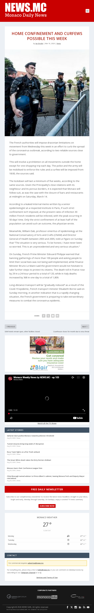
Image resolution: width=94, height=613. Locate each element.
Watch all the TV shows (47, 423)
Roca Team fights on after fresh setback (23, 452)
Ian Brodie (39, 43)
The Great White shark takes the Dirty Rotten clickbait (29, 460)
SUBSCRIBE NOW (47, 506)
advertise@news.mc (36, 563)
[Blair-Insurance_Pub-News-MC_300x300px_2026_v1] (47, 370)
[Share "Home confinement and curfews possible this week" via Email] (53, 316)
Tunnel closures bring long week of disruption (25, 444)
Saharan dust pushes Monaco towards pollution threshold (30, 436)
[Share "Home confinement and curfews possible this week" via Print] (57, 316)
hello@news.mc (44, 570)
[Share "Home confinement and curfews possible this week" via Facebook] (43, 316)
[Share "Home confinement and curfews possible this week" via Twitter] (48, 316)
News (59, 43)
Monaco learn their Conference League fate (24, 468)
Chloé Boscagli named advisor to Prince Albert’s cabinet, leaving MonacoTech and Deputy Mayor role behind (45, 477)
